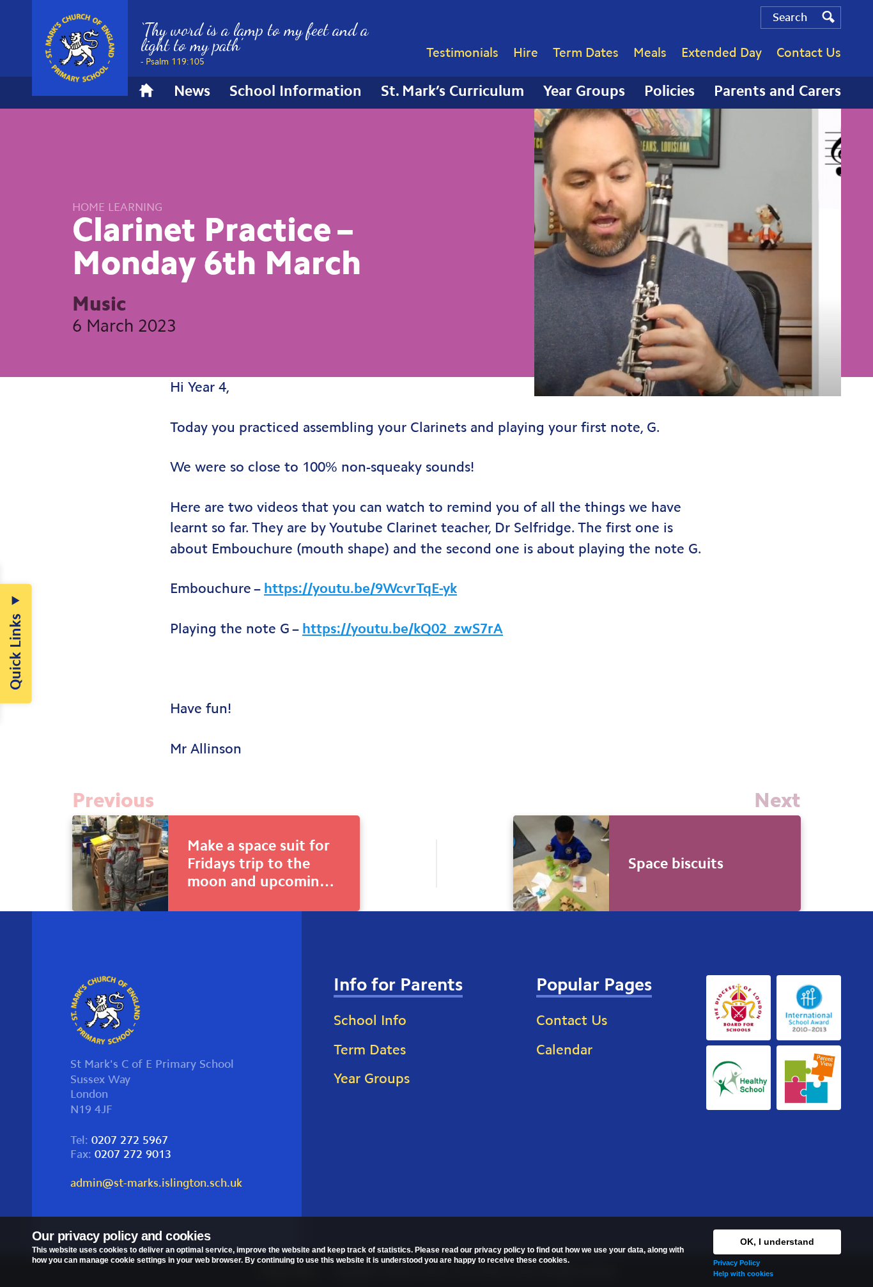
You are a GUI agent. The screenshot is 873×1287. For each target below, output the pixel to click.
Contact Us (571, 1020)
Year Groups (372, 1078)
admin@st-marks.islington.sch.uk (156, 1183)
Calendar (564, 1050)
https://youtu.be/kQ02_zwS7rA (402, 628)
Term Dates (370, 1050)
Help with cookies (743, 1273)
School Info (370, 1020)
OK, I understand (777, 1242)
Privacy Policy (736, 1263)
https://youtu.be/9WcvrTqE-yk (360, 588)
